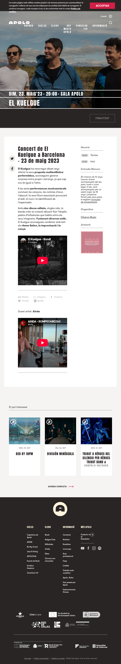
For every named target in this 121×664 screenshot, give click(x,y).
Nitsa (47, 554)
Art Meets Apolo (67, 29)
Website (25, 297)
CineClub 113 (82, 27)
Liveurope (67, 549)
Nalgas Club (50, 539)
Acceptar (102, 5)
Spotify (40, 301)
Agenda (29, 25)
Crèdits (66, 566)
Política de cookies (58, 658)
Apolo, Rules (68, 578)
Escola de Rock (33, 561)
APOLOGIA (31, 556)
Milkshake (49, 544)
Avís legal (27, 658)
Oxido (47, 549)
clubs (55, 25)
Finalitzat (102, 118)
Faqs (65, 561)
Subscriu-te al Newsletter (85, 536)
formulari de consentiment (90, 200)
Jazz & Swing (32, 551)
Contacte (67, 535)
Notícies (66, 539)
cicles (42, 25)
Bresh (47, 535)
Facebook (58, 297)
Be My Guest (32, 547)
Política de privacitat (41, 658)
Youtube (25, 301)
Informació (99, 25)
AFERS (29, 542)
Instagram (41, 297)
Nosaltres (67, 544)
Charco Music (88, 217)
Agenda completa (57, 486)
